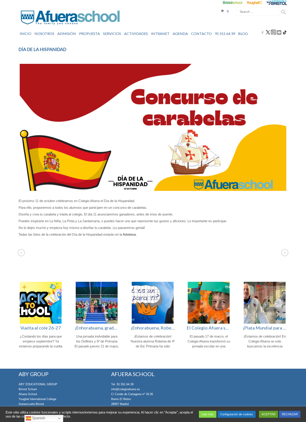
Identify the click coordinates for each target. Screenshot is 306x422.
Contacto (201, 33)
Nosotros (44, 33)
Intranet (160, 33)
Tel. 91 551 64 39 (122, 384)
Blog (243, 33)
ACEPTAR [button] (268, 414)
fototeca (129, 234)
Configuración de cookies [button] (236, 414)
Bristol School (28, 389)
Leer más (208, 414)
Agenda (180, 33)
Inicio (25, 33)
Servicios (112, 33)
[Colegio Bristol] (232, 2)
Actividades (136, 33)
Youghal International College (37, 399)
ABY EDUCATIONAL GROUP (38, 384)
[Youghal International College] (254, 2)
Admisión (66, 33)
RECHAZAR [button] (290, 414)
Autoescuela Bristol (31, 404)
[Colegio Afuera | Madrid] (70, 18)
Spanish (38, 418)
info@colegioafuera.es (125, 389)
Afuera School (28, 394)
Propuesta (89, 33)
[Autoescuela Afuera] (276, 2)
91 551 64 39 (225, 33)
